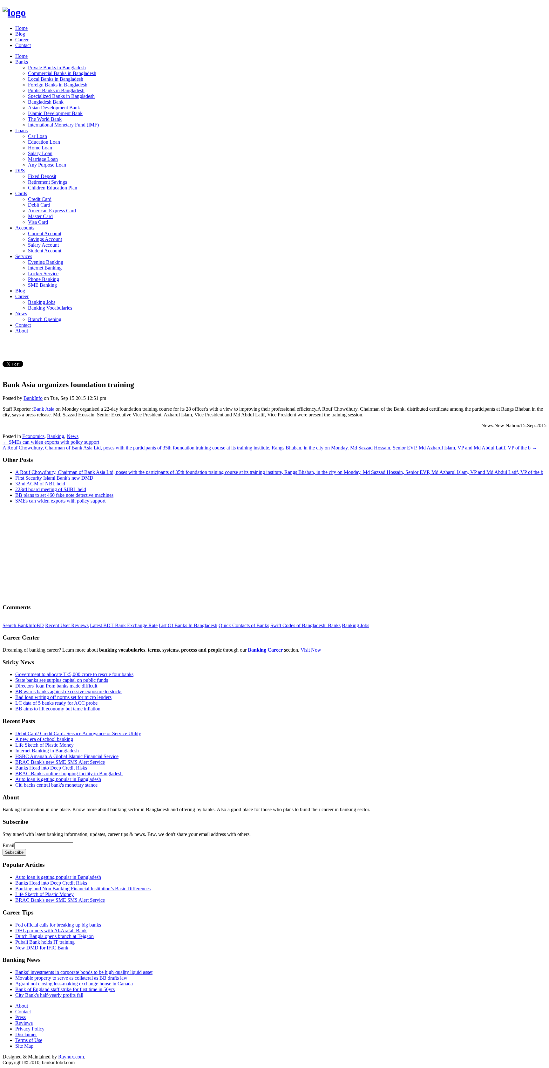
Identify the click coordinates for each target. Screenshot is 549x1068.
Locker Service (43, 273)
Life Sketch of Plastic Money (44, 745)
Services (23, 256)
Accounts (24, 227)
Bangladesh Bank (46, 102)
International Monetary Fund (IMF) (63, 124)
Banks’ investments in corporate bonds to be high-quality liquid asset (83, 972)
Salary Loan (40, 153)
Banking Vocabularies (50, 308)
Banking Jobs (41, 302)
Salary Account (43, 245)
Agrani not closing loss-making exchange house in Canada (74, 983)
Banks (21, 62)
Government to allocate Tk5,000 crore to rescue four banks (74, 674)
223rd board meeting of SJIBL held (50, 489)
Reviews (24, 1023)
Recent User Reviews (67, 625)
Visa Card (38, 222)
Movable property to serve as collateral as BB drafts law (71, 978)
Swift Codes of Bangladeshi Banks (305, 625)
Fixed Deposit (42, 176)
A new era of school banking (44, 739)
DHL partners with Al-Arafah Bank (51, 930)
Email (8, 845)
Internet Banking (45, 267)
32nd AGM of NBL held (40, 483)
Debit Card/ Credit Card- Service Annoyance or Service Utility (78, 733)
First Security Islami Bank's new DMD (54, 478)
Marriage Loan (43, 159)
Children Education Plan (52, 187)
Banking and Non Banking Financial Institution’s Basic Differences (83, 888)
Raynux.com (71, 1056)
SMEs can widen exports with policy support (60, 500)
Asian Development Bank (54, 107)
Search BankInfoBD (23, 625)
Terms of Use (28, 1040)
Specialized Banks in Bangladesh (61, 96)
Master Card (40, 216)
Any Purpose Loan (47, 165)
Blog (20, 34)
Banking (55, 436)
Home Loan (40, 147)
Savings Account (45, 239)
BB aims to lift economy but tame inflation (57, 708)
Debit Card (39, 205)
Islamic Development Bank (55, 113)
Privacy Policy (29, 1028)
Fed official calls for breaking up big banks (58, 925)
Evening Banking (45, 262)
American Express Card (52, 210)
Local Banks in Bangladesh (55, 79)
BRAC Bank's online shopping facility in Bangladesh (69, 773)
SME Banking (42, 285)
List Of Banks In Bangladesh (188, 625)
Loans (21, 130)
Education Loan (44, 142)
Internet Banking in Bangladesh (47, 750)
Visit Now (311, 650)
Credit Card (39, 199)
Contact (23, 45)
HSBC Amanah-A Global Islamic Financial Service (67, 756)
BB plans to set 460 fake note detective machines (64, 495)
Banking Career (265, 650)
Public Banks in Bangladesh (56, 90)
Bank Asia (43, 409)
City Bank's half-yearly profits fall (49, 995)
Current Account (44, 233)
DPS (20, 170)
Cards (21, 193)
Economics (33, 436)
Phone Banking (43, 279)
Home (21, 28)
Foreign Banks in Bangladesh (57, 84)
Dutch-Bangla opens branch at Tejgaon (54, 936)
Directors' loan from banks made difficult (56, 685)
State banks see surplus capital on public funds (61, 680)
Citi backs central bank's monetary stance (56, 785)
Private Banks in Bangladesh (57, 67)
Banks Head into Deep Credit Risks (51, 767)
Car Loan (37, 136)
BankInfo (33, 398)
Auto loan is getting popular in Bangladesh (58, 779)
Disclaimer (26, 1034)
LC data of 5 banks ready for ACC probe (56, 703)
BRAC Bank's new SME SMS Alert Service (60, 762)
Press (20, 1017)
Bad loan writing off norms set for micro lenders (63, 697)
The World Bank (45, 119)
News (21, 313)
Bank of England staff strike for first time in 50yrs (65, 989)
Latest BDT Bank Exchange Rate (124, 625)
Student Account (44, 250)
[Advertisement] (193, 553)
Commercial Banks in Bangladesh (62, 73)
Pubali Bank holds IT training (45, 942)
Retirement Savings (47, 182)
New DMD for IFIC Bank (41, 947)
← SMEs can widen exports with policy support (51, 442)
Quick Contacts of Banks (244, 625)
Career (22, 39)
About (21, 330)
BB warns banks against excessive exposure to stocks (68, 691)
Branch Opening (44, 319)
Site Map (24, 1046)
